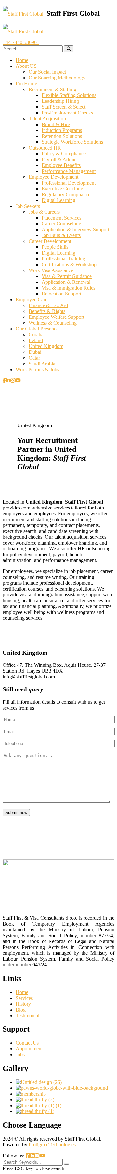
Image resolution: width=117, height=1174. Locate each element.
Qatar (34, 358)
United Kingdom (46, 346)
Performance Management (69, 171)
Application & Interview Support (75, 229)
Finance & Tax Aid (48, 305)
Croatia (36, 334)
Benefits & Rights (47, 311)
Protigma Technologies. (53, 1144)
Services (24, 998)
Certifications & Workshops (70, 264)
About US (26, 66)
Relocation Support (61, 293)
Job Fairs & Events (61, 235)
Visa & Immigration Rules (68, 288)
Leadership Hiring (60, 101)
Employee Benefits (61, 165)
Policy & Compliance (64, 153)
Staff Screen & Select (63, 107)
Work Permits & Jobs (37, 369)
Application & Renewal (66, 282)
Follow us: (14, 1155)
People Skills (55, 247)
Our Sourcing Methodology (57, 77)
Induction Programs (62, 130)
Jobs (20, 1054)
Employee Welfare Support (56, 317)
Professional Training (63, 258)
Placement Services (61, 218)
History (23, 1004)
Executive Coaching (62, 188)
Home (22, 60)
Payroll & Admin (59, 159)
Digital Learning (58, 200)
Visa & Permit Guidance (67, 276)
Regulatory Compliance (66, 194)
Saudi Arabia (42, 363)
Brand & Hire (56, 124)
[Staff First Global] (51, 14)
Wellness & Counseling (53, 323)
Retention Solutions (62, 136)
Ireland (36, 340)
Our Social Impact (47, 72)
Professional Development (69, 183)
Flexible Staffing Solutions (69, 95)
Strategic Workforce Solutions (72, 142)
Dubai (35, 352)
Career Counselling (61, 223)
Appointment (29, 1048)
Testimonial (27, 1015)
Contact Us (27, 1043)
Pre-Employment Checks (67, 112)
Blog (21, 1009)
